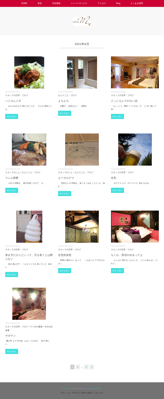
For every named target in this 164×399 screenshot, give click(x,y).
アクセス (102, 3)
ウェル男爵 (11, 178)
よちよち (63, 100)
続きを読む (12, 116)
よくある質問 (137, 3)
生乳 (113, 178)
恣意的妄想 (64, 255)
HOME (24, 3)
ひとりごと (63, 95)
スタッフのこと (12, 172)
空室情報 (56, 3)
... (8, 109)
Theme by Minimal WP (93, 388)
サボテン (10, 335)
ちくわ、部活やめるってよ (127, 255)
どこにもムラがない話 (124, 100)
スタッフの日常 (12, 95)
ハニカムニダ (13, 100)
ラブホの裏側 (36, 327)
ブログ (25, 95)
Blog (118, 3)
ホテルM (67, 388)
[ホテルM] (82, 18)
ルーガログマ (66, 178)
